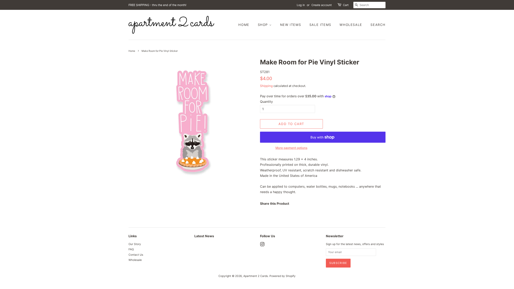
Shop (263, 25)
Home (243, 25)
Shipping (266, 86)
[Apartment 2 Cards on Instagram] (262, 245)
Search (378, 25)
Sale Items (320, 25)
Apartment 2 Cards (255, 276)
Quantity (266, 102)
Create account (321, 5)
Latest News (204, 236)
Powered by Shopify (282, 276)
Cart (346, 5)
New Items (290, 25)
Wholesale (351, 25)
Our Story (134, 244)
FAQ (131, 249)
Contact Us (135, 254)
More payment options (291, 148)
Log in (301, 5)
